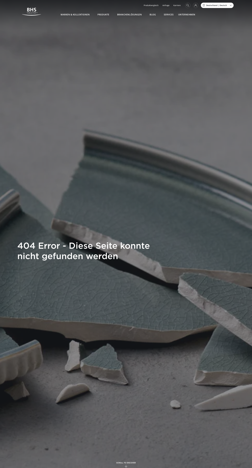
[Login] (195, 5)
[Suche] (187, 5)
